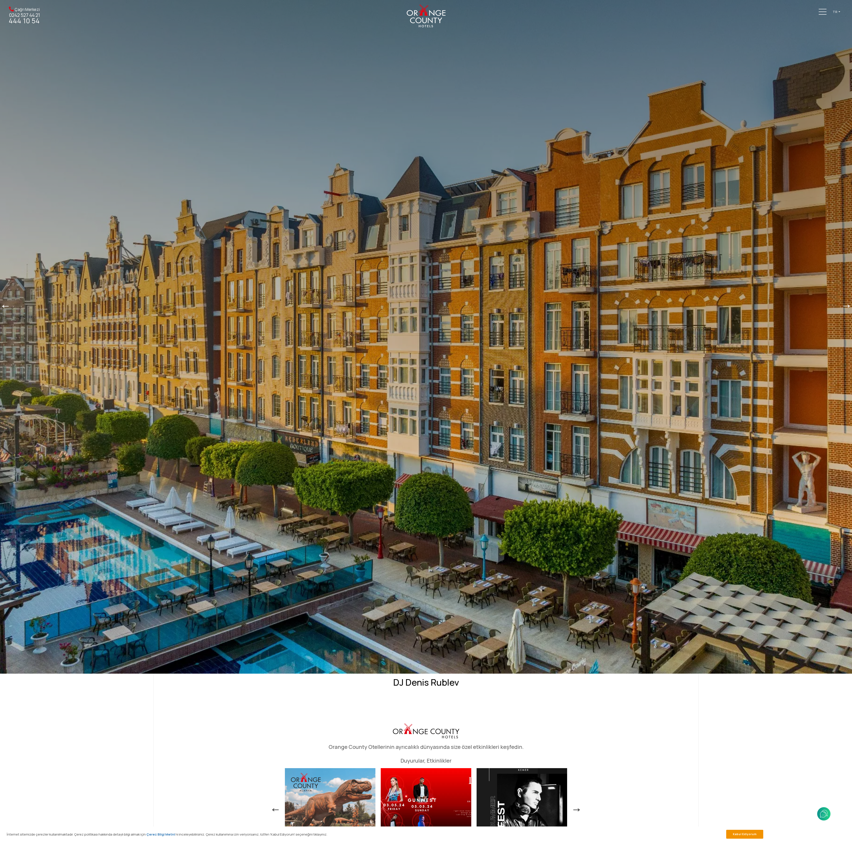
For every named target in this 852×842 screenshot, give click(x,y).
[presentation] (5, 306)
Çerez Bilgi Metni (160, 834)
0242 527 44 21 (24, 15)
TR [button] (835, 12)
